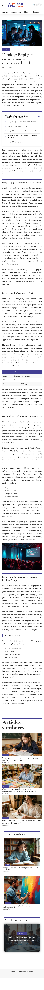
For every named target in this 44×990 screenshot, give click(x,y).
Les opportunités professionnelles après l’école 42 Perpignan (23, 136)
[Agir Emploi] (15, 5)
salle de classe (28, 79)
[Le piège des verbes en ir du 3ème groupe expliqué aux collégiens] (22, 744)
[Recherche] (34, 5)
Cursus (6, 49)
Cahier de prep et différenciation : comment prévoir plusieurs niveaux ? (19, 790)
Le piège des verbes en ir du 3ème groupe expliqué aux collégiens (20, 758)
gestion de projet (9, 99)
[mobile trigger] (4, 5)
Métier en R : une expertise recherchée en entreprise (22, 938)
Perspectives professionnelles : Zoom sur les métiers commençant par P (19, 907)
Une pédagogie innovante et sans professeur (21, 122)
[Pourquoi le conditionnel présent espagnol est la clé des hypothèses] (22, 852)
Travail (8, 902)
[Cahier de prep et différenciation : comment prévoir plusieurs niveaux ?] (22, 776)
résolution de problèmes (30, 99)
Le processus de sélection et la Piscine (19, 126)
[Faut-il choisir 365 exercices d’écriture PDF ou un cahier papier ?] (22, 807)
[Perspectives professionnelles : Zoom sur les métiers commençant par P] (22, 890)
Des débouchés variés (16, 142)
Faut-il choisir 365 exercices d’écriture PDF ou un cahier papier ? (21, 821)
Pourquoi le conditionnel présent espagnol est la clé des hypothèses (20, 868)
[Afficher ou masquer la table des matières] (34, 116)
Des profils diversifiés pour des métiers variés (22, 131)
